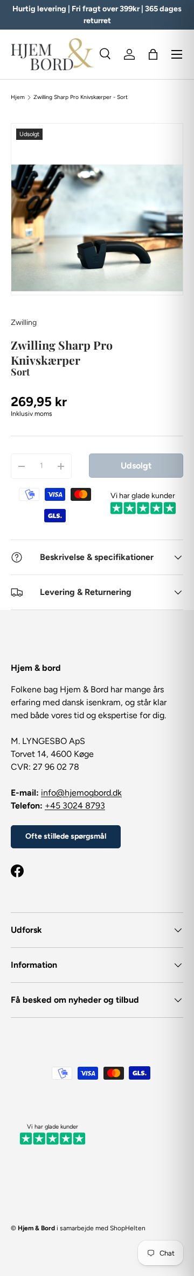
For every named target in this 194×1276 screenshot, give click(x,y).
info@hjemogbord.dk (81, 793)
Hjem (18, 97)
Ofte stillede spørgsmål (65, 836)
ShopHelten (128, 1228)
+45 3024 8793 (75, 805)
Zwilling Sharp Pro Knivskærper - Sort (80, 97)
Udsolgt (136, 465)
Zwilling (24, 322)
